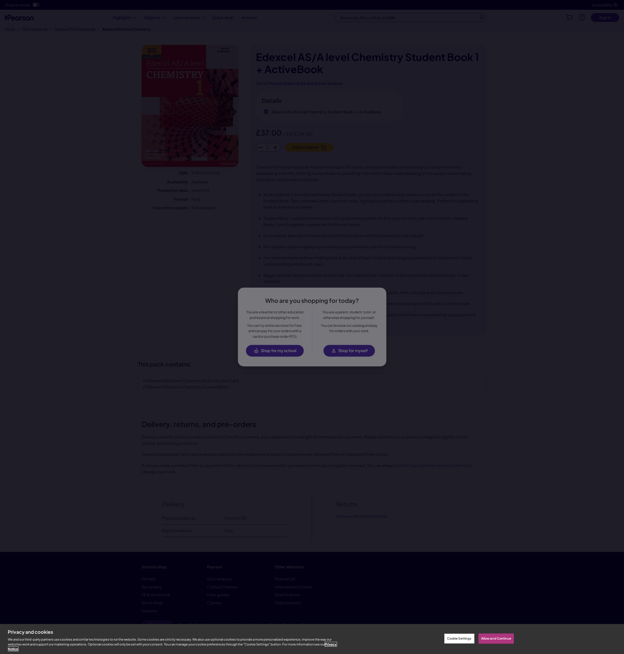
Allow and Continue (496, 638)
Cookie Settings (459, 638)
